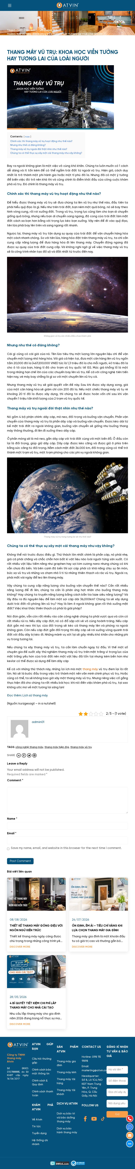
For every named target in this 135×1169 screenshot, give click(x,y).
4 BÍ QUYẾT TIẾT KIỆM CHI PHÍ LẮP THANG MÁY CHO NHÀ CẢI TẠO (33, 1005)
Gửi (117, 1114)
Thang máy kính (66, 1072)
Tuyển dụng (39, 1133)
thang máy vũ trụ (81, 747)
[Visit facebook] (24, 755)
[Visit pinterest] (34, 755)
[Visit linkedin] (18, 755)
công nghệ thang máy (29, 747)
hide (27, 137)
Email (11, 833)
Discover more (20, 947)
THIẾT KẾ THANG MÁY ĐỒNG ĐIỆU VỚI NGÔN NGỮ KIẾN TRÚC (36, 928)
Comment (15, 780)
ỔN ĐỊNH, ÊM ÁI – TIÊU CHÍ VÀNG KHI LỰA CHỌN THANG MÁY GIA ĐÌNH (97, 928)
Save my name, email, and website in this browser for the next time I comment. (66, 848)
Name (12, 818)
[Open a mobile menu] (9, 5)
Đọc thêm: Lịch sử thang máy (27, 695)
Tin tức (36, 1126)
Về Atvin (37, 1119)
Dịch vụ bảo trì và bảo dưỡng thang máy (66, 1117)
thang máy (90, 669)
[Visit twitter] (29, 755)
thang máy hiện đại (56, 747)
